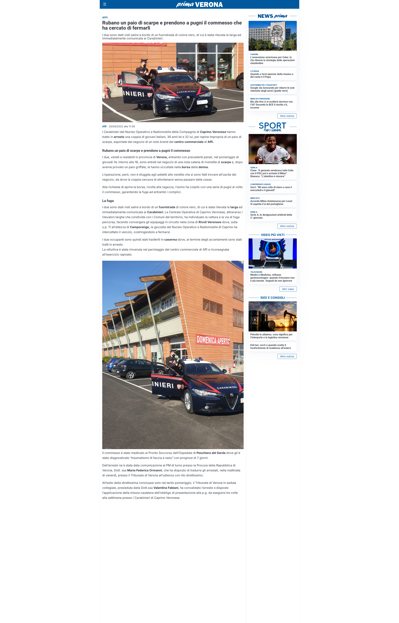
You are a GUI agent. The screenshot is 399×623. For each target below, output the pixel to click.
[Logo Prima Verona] (199, 4)
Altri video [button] (288, 289)
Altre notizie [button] (287, 115)
